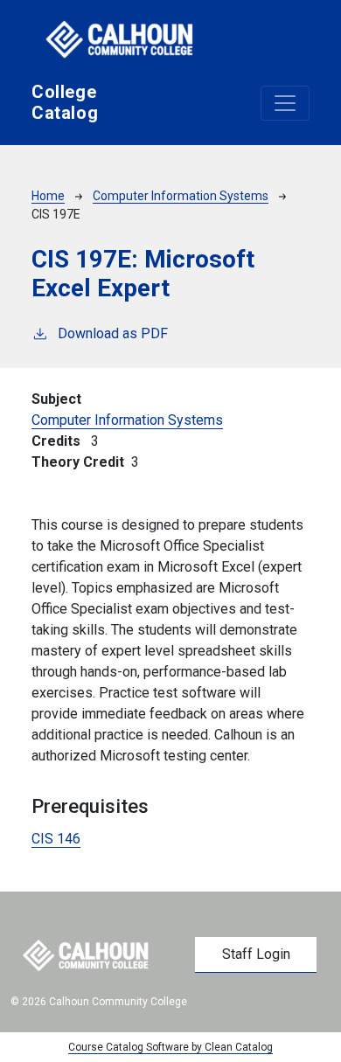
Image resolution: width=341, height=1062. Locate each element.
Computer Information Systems (180, 196)
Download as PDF (113, 333)
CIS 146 (55, 838)
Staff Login (256, 954)
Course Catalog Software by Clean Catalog (170, 1047)
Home (48, 196)
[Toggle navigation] (285, 103)
